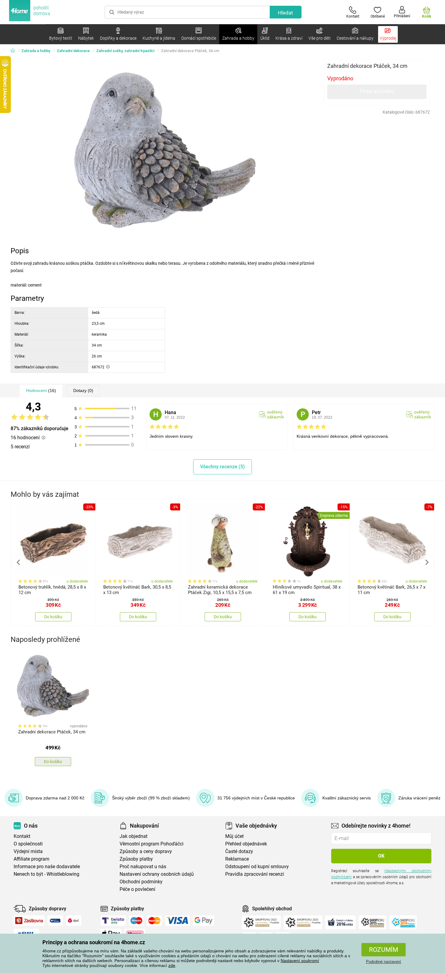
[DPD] (74, 920)
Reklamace (237, 859)
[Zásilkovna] (29, 920)
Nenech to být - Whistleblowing (46, 874)
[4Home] (15, 51)
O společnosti (28, 844)
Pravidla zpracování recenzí (254, 874)
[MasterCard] (154, 920)
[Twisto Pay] (113, 920)
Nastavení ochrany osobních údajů (157, 874)
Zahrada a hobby (35, 50)
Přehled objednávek (246, 844)
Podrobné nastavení (383, 961)
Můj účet (234, 836)
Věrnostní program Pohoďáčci (151, 844)
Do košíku (53, 616)
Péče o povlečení (137, 889)
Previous (18, 562)
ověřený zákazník (275, 414)
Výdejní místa (28, 851)
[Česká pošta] (55, 920)
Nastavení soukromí (300, 960)
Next (426, 562)
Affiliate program (31, 859)
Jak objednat (133, 836)
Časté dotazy (239, 851)
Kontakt (22, 836)
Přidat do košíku (377, 91)
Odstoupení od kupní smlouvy (257, 866)
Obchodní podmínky (141, 881)
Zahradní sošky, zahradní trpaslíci (125, 50)
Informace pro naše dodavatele (47, 866)
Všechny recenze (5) (222, 467)
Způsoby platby (136, 859)
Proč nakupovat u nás (143, 866)
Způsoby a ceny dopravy (146, 851)
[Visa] (177, 920)
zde (171, 965)
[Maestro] (136, 920)
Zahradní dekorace (73, 50)
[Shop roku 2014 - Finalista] (403, 922)
